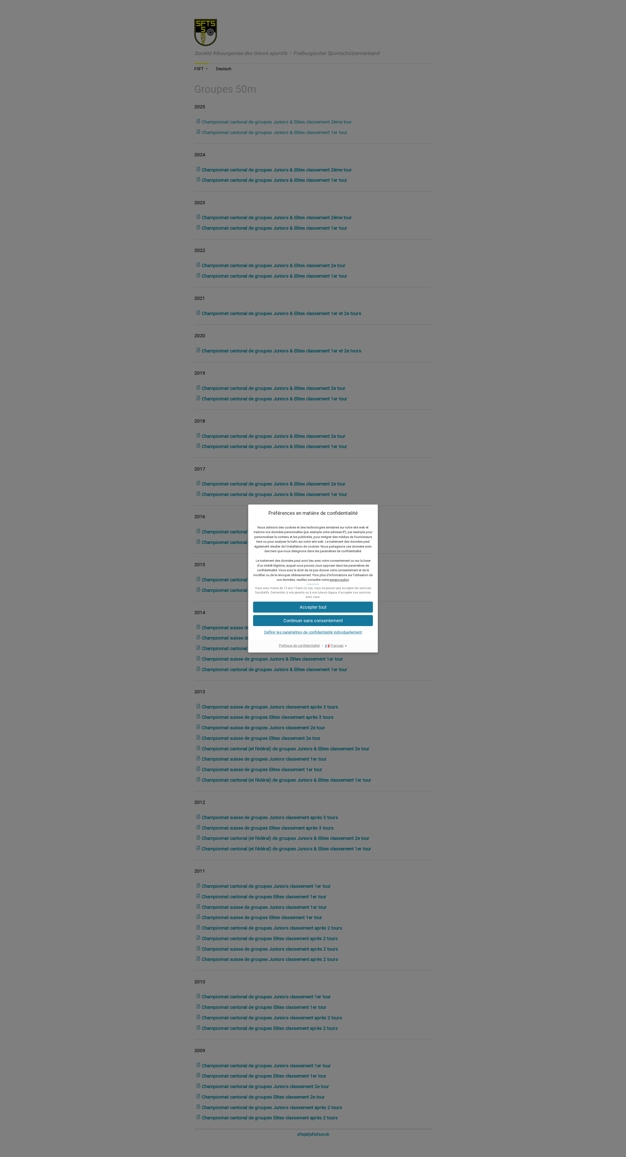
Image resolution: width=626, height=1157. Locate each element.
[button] (313, 620)
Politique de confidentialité (299, 646)
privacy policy (339, 580)
